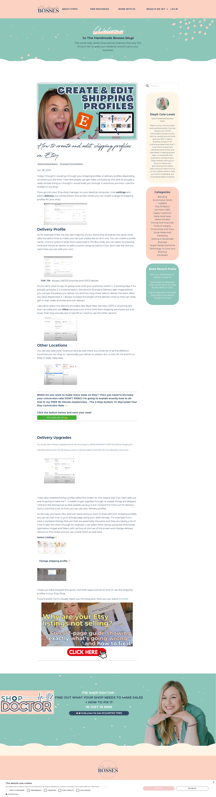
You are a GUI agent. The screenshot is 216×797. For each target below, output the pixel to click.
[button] (56, 794)
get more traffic (162, 210)
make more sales (162, 216)
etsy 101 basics (162, 206)
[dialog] (108, 788)
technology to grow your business (71, 164)
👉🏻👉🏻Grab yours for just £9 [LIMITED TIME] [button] (99, 713)
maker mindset (162, 219)
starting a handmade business (47, 164)
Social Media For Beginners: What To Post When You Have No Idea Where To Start (162, 285)
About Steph (70, 9)
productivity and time (162, 229)
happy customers (162, 213)
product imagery (162, 226)
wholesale (162, 255)
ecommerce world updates (162, 202)
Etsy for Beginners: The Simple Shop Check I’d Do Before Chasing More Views (162, 295)
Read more (103, 787)
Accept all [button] (159, 788)
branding (162, 197)
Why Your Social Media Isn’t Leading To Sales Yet (162, 275)
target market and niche (162, 245)
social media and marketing (162, 234)
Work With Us (126, 9)
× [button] (213, 782)
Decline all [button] (192, 788)
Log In (174, 9)
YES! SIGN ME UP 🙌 (56, 417)
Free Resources (99, 9)
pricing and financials (162, 222)
